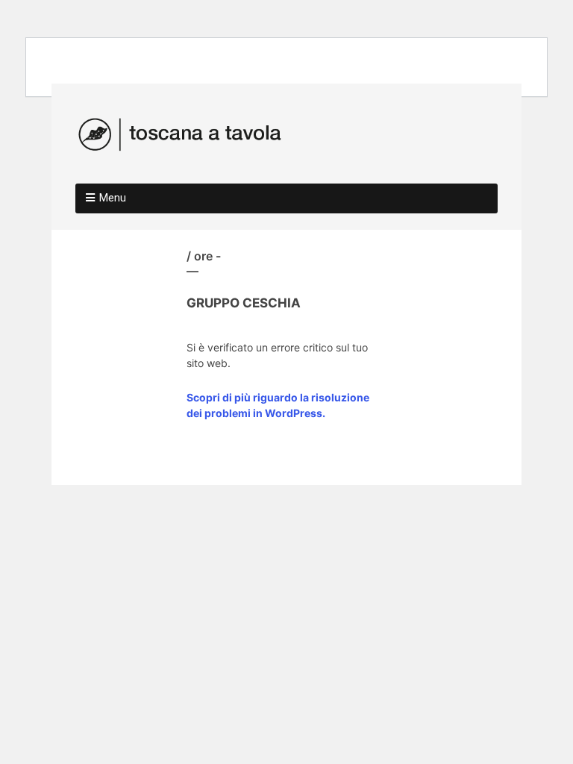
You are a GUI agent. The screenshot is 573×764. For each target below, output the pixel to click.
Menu (112, 198)
